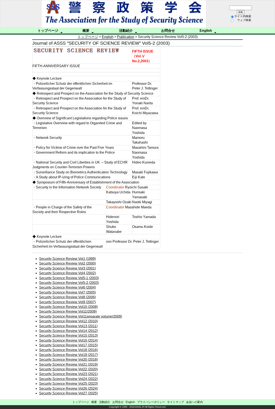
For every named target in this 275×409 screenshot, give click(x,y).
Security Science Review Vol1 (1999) (67, 259)
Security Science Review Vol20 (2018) (68, 359)
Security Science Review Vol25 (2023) (68, 383)
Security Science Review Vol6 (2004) (67, 287)
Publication (125, 37)
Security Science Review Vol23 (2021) (68, 374)
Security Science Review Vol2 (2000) (67, 263)
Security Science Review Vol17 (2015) (68, 345)
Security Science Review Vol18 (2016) (68, 350)
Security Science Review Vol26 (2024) (68, 388)
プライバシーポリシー (151, 402)
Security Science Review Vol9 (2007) (67, 302)
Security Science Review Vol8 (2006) (67, 297)
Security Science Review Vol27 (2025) (68, 393)
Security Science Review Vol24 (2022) (68, 379)
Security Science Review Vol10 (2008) (68, 307)
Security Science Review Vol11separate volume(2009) (80, 316)
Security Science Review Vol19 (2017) (68, 355)
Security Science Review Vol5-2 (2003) (69, 283)
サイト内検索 (242, 16)
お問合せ (168, 30)
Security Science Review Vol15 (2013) (68, 335)
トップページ (48, 30)
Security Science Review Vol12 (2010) (68, 321)
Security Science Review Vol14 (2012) (68, 331)
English (206, 30)
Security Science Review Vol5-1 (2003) (69, 278)
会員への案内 (194, 402)
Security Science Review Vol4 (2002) (67, 273)
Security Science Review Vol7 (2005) (67, 292)
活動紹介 (126, 30)
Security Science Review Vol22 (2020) (68, 369)
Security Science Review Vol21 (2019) (68, 364)
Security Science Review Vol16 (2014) (68, 340)
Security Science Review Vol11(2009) (68, 311)
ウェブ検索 (242, 20)
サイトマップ (175, 402)
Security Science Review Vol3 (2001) (67, 268)
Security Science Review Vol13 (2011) (68, 326)
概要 (85, 30)
